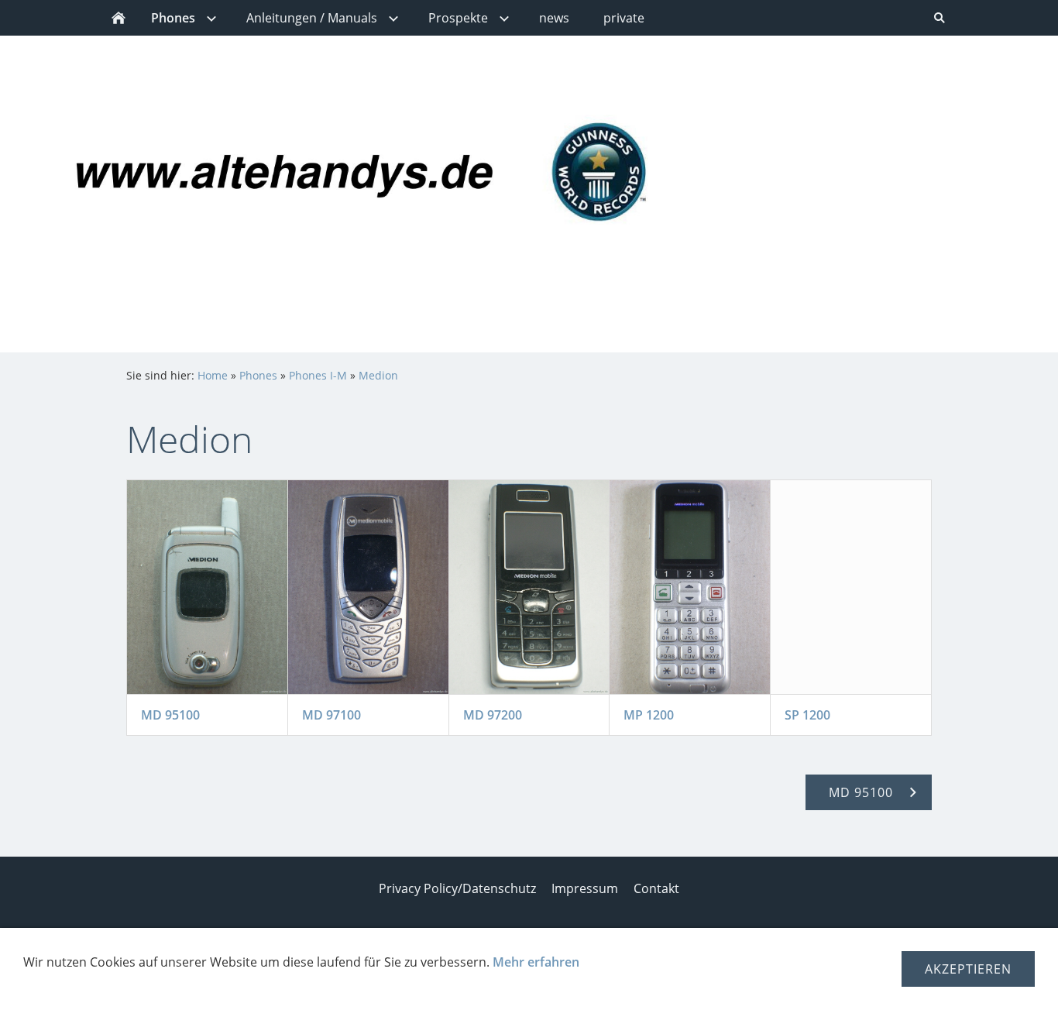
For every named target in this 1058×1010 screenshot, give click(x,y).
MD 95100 (170, 714)
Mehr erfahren (536, 961)
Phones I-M (318, 375)
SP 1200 (807, 714)
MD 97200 (492, 714)
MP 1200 (648, 714)
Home (213, 375)
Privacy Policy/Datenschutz (457, 888)
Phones (258, 375)
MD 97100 (331, 714)
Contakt (656, 888)
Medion (378, 375)
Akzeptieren (968, 968)
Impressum (584, 888)
